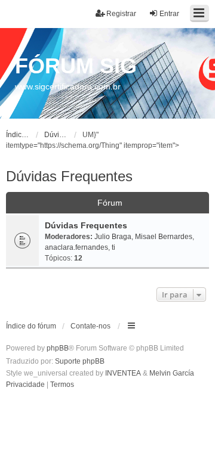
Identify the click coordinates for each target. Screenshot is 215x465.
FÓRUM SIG (76, 66)
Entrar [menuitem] (169, 14)
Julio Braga (112, 236)
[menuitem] (25, 385)
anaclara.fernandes (76, 247)
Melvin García (171, 373)
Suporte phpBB (80, 361)
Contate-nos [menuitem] (90, 326)
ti (113, 247)
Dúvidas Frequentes (69, 176)
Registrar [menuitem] (121, 14)
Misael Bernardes (163, 236)
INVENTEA (123, 373)
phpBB (58, 348)
